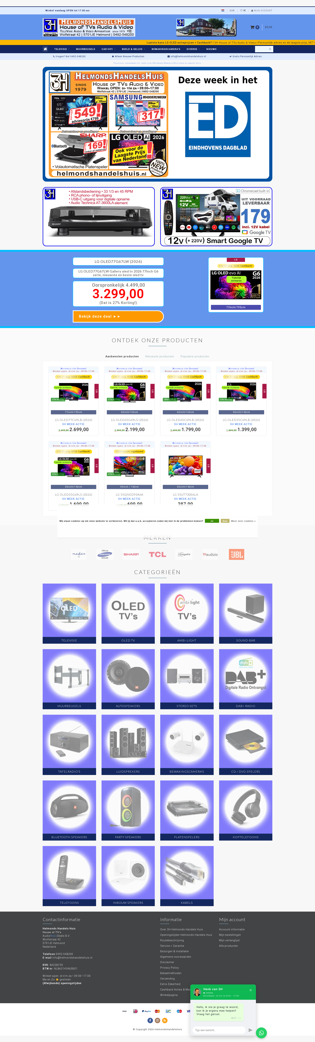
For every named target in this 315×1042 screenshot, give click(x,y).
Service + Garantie (172, 945)
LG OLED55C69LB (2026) (241, 419)
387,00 (185, 502)
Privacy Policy (169, 967)
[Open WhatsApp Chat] (261, 1032)
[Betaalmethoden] (124, 1011)
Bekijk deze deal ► (100, 316)
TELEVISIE (60, 49)
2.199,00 (129, 427)
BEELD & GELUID (132, 49)
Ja (212, 521)
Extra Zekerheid (170, 984)
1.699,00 (74, 502)
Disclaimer (167, 962)
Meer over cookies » (243, 521)
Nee (225, 521)
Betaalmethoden (171, 973)
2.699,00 (74, 427)
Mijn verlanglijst (229, 940)
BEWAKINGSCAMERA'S (166, 49)
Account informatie (232, 929)
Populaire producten (195, 356)
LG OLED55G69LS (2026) (73, 494)
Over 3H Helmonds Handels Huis (181, 929)
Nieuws (211, 49)
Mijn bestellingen (230, 934)
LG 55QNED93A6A (129, 494)
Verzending (167, 978)
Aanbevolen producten (122, 356)
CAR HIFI (107, 49)
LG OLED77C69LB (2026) (73, 419)
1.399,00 (241, 427)
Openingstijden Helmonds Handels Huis (186, 934)
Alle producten (228, 945)
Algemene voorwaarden (175, 956)
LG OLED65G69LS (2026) (129, 419)
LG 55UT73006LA (185, 494)
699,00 (129, 502)
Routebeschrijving (172, 940)
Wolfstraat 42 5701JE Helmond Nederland (54, 943)
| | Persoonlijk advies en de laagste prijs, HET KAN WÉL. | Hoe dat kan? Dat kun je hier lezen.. (177, 42)
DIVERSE (192, 49)
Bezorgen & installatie (174, 951)
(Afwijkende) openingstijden (62, 983)
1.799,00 (185, 427)
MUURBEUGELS (85, 49)
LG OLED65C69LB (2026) (185, 419)
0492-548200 (64, 954)
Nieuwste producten (159, 356)
